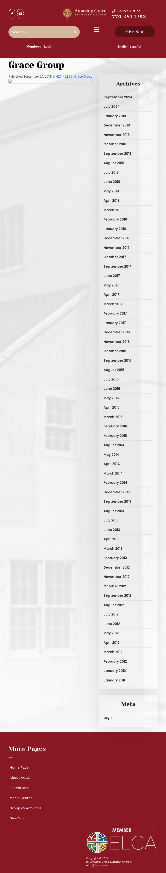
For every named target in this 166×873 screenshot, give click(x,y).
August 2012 (114, 605)
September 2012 (117, 595)
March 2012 (113, 652)
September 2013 (117, 501)
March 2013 (113, 548)
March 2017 (113, 304)
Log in (108, 717)
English (123, 46)
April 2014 (112, 464)
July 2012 (111, 614)
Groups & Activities (25, 808)
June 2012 (112, 624)
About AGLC (20, 777)
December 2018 (117, 125)
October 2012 (115, 586)
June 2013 (112, 530)
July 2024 (112, 106)
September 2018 (117, 153)
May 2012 (111, 633)
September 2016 (117, 360)
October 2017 (115, 257)
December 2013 (117, 492)
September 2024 (118, 97)
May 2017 (111, 285)
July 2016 (111, 379)
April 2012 (111, 642)
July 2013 (111, 520)
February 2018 (115, 219)
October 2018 (115, 144)
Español (135, 46)
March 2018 (113, 210)
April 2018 (112, 200)
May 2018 (111, 191)
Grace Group (83, 76)
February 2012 (115, 661)
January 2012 (115, 670)
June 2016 (112, 388)
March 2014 (113, 473)
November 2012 (116, 576)
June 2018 (112, 181)
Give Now (135, 32)
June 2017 (112, 275)
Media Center (21, 798)
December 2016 (117, 332)
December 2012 (117, 567)
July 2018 (111, 172)
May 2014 (111, 454)
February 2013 (115, 558)
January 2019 (115, 116)
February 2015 (115, 435)
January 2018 (115, 229)
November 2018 (117, 135)
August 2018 (114, 163)
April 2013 (111, 539)
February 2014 (115, 482)
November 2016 (117, 341)
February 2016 (115, 426)
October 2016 (115, 351)
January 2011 (114, 680)
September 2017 (117, 266)
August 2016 (114, 370)
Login (48, 46)
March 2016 (113, 417)
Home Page (19, 767)
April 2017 (111, 294)
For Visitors (19, 788)
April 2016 (112, 407)
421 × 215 (63, 76)
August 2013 (114, 511)
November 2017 (116, 247)
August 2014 (114, 445)
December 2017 (117, 238)
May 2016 (111, 398)
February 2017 (115, 313)
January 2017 (115, 323)
